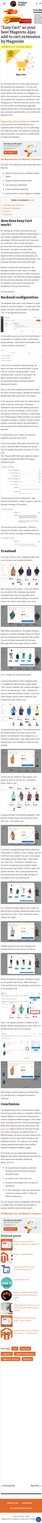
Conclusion (7, 214)
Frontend (6, 211)
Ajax (38, 93)
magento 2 (6, 1353)
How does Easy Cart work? (13, 205)
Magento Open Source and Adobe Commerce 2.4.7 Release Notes (26, 1331)
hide (31, 200)
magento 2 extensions (25, 1353)
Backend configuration (11, 208)
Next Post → (36, 1485)
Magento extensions (21, 1508)
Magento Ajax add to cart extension (15, 121)
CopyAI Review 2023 (21, 1279)
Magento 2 (28, 47)
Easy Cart (25, 1348)
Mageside (27, 1359)
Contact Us (12, 1503)
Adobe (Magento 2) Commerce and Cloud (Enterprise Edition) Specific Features (27, 1307)
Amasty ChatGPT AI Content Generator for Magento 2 (24, 1268)
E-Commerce (20, 47)
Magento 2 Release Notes (23, 1254)
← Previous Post (8, 1485)
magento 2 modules (10, 1359)
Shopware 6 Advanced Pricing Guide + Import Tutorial (25, 1319)
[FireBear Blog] (19, 5)
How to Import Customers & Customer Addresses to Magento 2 (26, 1242)
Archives (27, 1503)
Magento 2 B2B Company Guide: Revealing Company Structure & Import (26, 1295)
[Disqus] (21, 1394)
